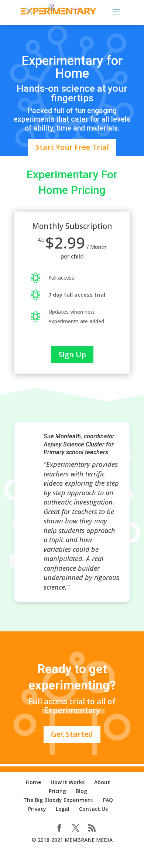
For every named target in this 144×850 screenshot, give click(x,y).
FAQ (108, 799)
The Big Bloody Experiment (58, 799)
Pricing (57, 791)
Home (33, 782)
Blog (81, 791)
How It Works (68, 782)
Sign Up (72, 355)
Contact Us (93, 808)
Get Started (72, 734)
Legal (62, 808)
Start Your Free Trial (72, 147)
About (102, 782)
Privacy (37, 808)
